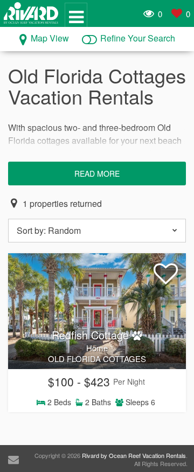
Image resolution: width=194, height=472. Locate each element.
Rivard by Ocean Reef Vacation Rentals (134, 455)
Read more (97, 173)
